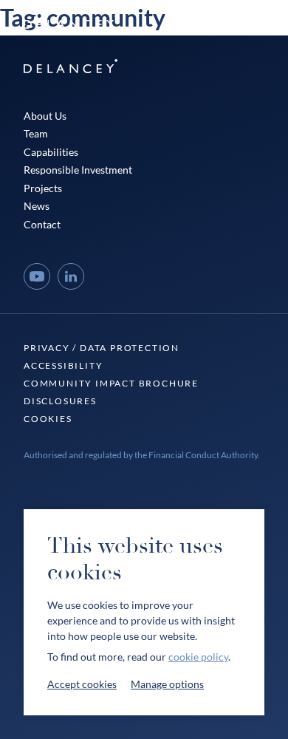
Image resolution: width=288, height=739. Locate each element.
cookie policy (198, 656)
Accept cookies (82, 684)
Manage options (167, 684)
